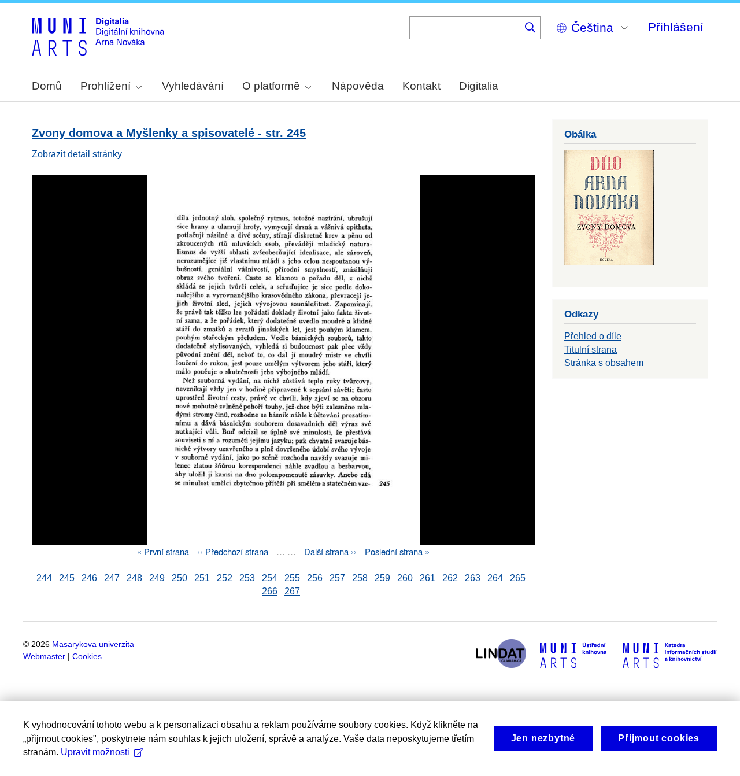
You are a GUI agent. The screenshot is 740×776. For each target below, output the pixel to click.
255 (292, 578)
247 (112, 578)
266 (270, 591)
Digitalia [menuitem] (478, 85)
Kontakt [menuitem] (421, 85)
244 (44, 578)
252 (224, 578)
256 (315, 578)
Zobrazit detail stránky (77, 154)
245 (67, 578)
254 (270, 578)
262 (450, 578)
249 (157, 578)
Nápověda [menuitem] (358, 85)
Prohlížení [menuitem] (105, 85)
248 (134, 578)
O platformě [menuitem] (271, 85)
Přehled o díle (592, 336)
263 (472, 578)
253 (247, 578)
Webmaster (44, 656)
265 (518, 578)
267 (292, 591)
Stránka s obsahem (603, 363)
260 (405, 578)
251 (202, 578)
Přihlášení (676, 27)
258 (360, 578)
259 (382, 578)
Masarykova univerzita (93, 644)
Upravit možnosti (95, 752)
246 (89, 578)
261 (427, 578)
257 (337, 578)
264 (495, 578)
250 (179, 578)
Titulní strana (590, 349)
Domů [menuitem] (47, 85)
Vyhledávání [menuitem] (193, 85)
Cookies (87, 656)
